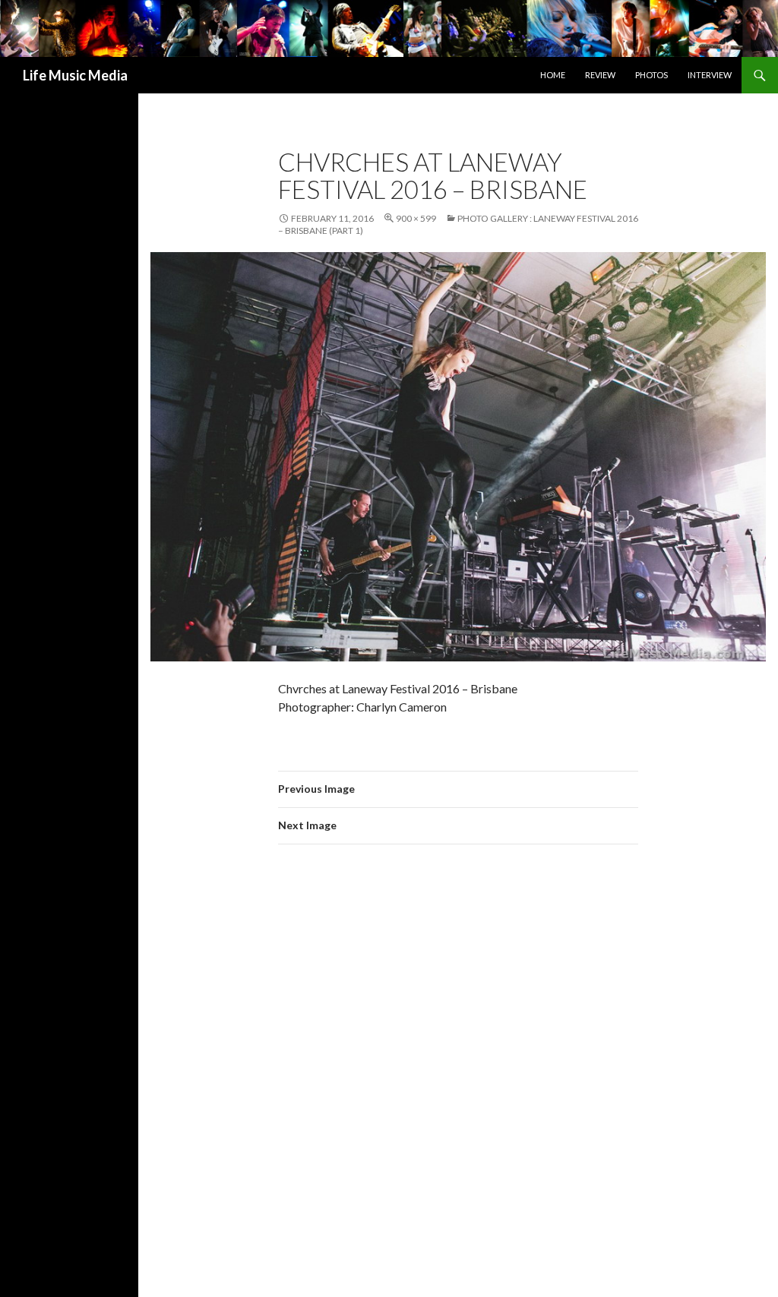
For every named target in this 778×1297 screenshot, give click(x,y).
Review (600, 75)
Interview (710, 75)
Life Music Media (75, 75)
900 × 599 (416, 218)
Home (552, 75)
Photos (651, 75)
